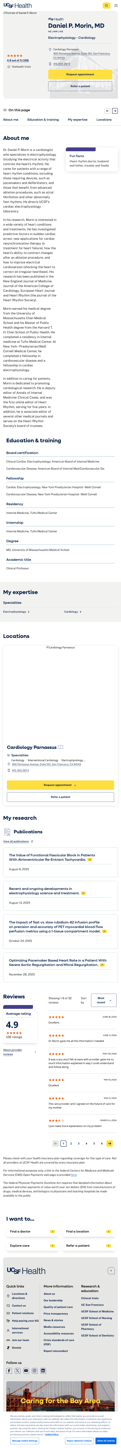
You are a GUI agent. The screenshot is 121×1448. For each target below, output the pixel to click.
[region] (60, 1429)
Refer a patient (80, 86)
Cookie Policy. (52, 1434)
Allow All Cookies (106, 1440)
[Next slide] (115, 111)
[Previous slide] (107, 111)
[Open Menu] (116, 5)
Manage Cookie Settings (24, 1440)
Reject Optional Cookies (79, 1440)
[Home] (18, 6)
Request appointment (80, 74)
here (74, 1174)
